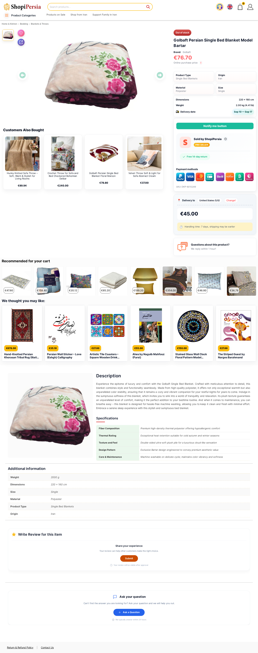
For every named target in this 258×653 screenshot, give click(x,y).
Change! (231, 200)
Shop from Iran (79, 14)
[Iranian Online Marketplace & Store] (25, 7)
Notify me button (215, 126)
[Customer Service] (220, 7)
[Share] (21, 42)
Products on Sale (56, 14)
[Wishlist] (21, 33)
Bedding (24, 24)
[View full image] (91, 75)
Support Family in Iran (104, 14)
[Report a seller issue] (225, 139)
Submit (129, 558)
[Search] (148, 6)
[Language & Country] (230, 7)
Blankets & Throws (40, 24)
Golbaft (187, 52)
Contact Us (47, 647)
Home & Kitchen (9, 24)
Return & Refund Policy (20, 647)
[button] (250, 7)
